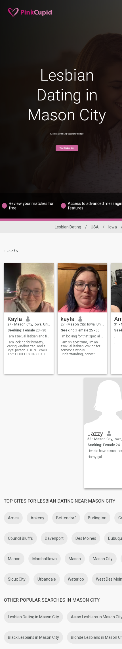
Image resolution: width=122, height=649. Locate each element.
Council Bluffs (20, 538)
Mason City (103, 558)
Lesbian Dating (68, 227)
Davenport (54, 538)
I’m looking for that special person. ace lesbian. (82, 336)
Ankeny (37, 518)
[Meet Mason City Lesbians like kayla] (82, 287)
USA (95, 227)
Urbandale (46, 579)
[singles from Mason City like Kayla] (29, 287)
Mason (75, 558)
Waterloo (76, 579)
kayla (67, 319)
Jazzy (95, 433)
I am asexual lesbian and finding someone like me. (29, 336)
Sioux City (17, 579)
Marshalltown (44, 558)
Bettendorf (66, 518)
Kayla (14, 319)
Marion (14, 558)
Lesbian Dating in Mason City (33, 617)
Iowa (112, 227)
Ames (13, 518)
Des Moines (85, 538)
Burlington (97, 518)
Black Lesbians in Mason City (33, 637)
